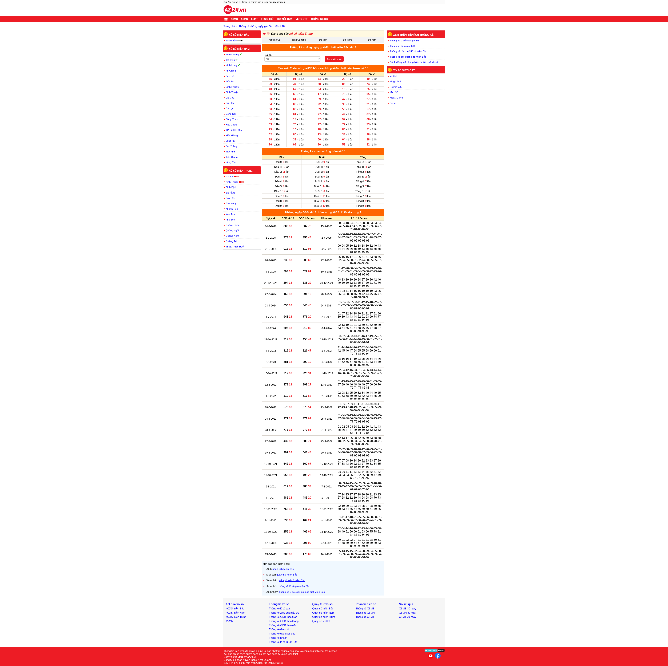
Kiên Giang (232, 135)
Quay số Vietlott (321, 621)
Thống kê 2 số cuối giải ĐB (404, 40)
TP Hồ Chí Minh (234, 130)
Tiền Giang (232, 157)
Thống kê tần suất (279, 629)
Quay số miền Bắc (322, 608)
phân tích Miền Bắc (283, 569)
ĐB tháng (347, 39)
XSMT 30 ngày (407, 616)
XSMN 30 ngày (407, 612)
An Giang (231, 70)
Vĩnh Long (231, 65)
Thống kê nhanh (278, 637)
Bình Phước (232, 86)
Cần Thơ (230, 103)
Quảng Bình (232, 225)
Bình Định (231, 187)
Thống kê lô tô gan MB (402, 46)
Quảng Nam (232, 235)
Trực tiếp (267, 19)
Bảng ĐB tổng (299, 39)
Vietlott (302, 19)
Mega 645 (395, 81)
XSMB (234, 19)
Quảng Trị (231, 241)
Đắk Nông (231, 203)
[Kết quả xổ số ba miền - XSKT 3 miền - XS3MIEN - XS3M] (235, 10)
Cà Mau (230, 97)
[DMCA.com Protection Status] (434, 651)
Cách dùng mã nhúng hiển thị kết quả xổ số (414, 62)
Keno (393, 103)
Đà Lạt (229, 108)
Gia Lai (229, 176)
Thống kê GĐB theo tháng (284, 621)
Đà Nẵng (230, 192)
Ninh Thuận (232, 181)
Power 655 (396, 86)
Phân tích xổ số (366, 604)
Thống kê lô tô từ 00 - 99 (283, 641)
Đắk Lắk (230, 198)
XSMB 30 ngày (407, 608)
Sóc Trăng (231, 146)
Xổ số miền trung (241, 170)
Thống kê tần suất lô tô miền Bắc (408, 56)
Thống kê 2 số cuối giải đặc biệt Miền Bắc (302, 591)
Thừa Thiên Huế (235, 246)
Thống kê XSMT (365, 616)
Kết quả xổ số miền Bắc (292, 580)
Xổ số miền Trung (301, 33)
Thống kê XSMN (365, 612)
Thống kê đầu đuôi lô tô (282, 633)
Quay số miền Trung (323, 616)
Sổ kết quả (284, 19)
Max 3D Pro (396, 97)
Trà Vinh (230, 59)
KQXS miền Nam (235, 612)
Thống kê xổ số (279, 604)
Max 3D (394, 92)
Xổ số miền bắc (239, 34)
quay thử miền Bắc (286, 574)
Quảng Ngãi (232, 230)
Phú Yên (230, 219)
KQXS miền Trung (235, 616)
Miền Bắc (231, 40)
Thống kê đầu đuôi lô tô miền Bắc (408, 51)
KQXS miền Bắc (234, 608)
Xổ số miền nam (239, 48)
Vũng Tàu (231, 162)
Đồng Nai (231, 113)
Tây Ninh (231, 151)
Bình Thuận (232, 92)
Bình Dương (232, 54)
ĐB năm (372, 39)
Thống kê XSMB (365, 608)
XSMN (244, 19)
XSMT (254, 19)
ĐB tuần (323, 39)
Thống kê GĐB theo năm (283, 625)
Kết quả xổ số (234, 604)
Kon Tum (231, 214)
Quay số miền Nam (323, 612)
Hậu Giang (231, 124)
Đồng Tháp (232, 119)
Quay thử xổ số (322, 604)
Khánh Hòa (232, 208)
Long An (230, 140)
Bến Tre (230, 81)
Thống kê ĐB (319, 19)
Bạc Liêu (230, 76)
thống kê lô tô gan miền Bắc (294, 586)
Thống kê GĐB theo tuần (283, 616)
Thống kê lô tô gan (279, 608)
